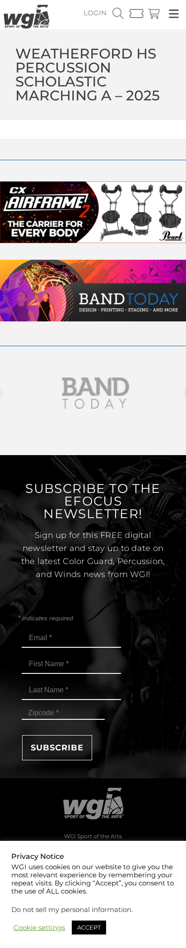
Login (95, 13)
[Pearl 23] (93, 240)
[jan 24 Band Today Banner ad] (93, 319)
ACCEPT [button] (89, 927)
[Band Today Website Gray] (93, 393)
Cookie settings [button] (39, 928)
